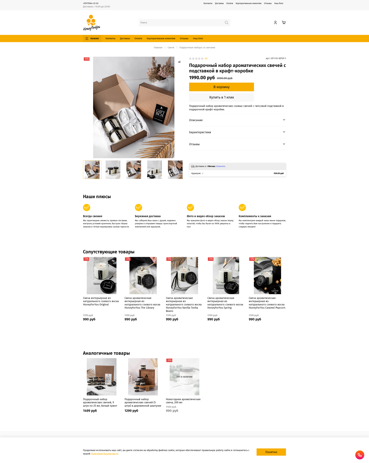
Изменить (220, 166)
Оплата (229, 3)
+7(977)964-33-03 (90, 3)
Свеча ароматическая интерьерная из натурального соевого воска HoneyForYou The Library (142, 302)
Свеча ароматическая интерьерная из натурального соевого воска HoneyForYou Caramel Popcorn (267, 302)
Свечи (171, 47)
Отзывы (268, 3)
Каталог (95, 38)
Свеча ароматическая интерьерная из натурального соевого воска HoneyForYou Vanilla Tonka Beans (184, 304)
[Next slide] (179, 107)
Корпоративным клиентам (248, 3)
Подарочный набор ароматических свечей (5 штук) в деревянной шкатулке (143, 402)
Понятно (271, 452)
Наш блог (278, 3)
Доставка (219, 3)
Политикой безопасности (104, 453)
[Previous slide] (87, 107)
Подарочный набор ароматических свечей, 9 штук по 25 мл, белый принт (100, 402)
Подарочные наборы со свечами (197, 47)
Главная (158, 47)
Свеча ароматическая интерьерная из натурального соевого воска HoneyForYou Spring (225, 302)
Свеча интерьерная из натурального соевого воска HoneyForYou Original (101, 301)
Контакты (208, 3)
